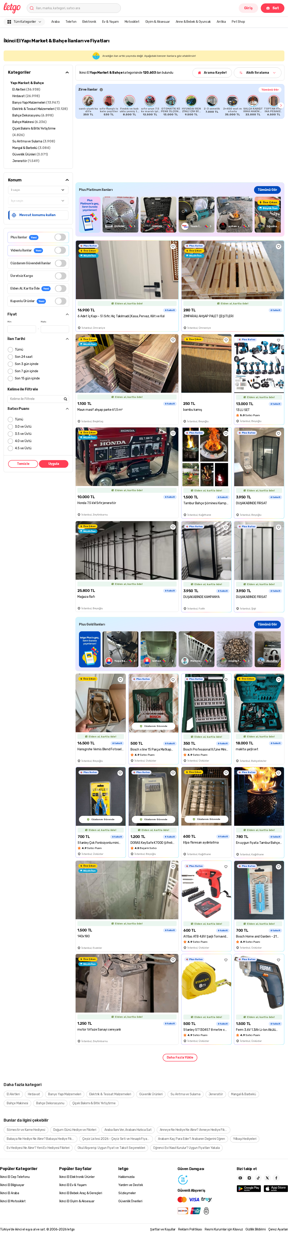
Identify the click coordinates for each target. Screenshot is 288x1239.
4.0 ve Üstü (23, 441)
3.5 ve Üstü (23, 434)
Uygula (53, 464)
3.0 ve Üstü (23, 427)
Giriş (248, 8)
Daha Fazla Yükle (180, 1057)
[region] (179, 105)
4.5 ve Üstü (23, 448)
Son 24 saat (24, 357)
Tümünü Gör (270, 89)
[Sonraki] (281, 105)
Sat (275, 8)
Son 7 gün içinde (26, 371)
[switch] (60, 237)
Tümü (19, 349)
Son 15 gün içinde (27, 378)
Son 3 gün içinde (26, 364)
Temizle (23, 464)
